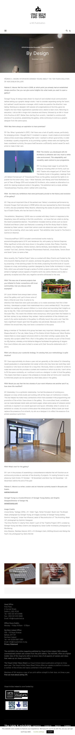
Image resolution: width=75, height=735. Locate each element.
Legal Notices (37, 726)
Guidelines (67, 726)
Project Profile (20, 569)
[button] (70, 31)
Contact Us (47, 726)
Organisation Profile (48, 47)
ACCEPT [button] (50, 732)
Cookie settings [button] (38, 732)
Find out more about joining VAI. (16, 675)
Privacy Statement (11, 644)
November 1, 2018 (37, 59)
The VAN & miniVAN (17, 725)
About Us (58, 726)
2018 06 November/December (31, 47)
